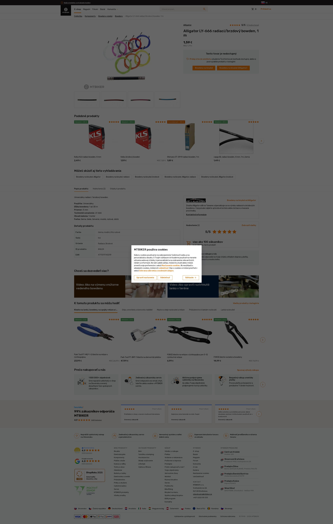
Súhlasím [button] (191, 277)
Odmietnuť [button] (165, 278)
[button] (163, 268)
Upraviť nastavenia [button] (145, 278)
